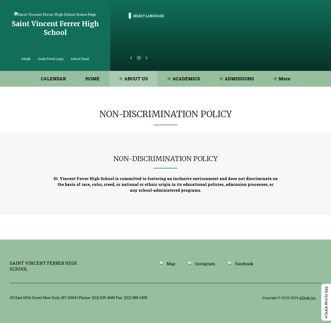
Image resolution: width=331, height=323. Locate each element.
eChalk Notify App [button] (326, 302)
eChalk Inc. (307, 298)
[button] (131, 58)
